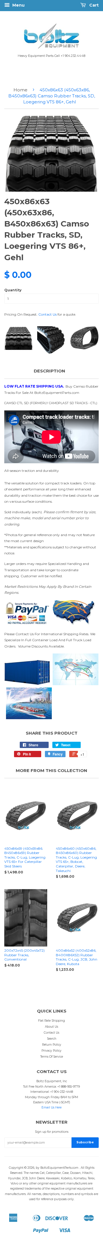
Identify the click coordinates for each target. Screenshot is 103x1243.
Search (51, 1038)
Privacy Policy (51, 1050)
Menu (18, 5)
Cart (93, 5)
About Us (51, 1027)
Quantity (12, 290)
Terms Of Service (51, 1056)
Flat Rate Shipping (51, 1021)
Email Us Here (51, 1107)
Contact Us (47, 314)
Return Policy (51, 1044)
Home (20, 90)
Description (49, 371)
